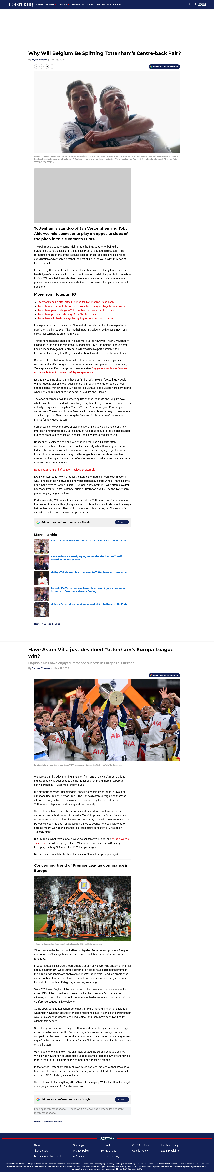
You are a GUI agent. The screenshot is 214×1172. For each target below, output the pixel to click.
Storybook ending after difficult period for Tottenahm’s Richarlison (76, 301)
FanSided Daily (169, 1145)
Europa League (52, 623)
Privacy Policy (81, 1150)
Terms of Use (108, 1150)
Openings (78, 1145)
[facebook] (189, 4)
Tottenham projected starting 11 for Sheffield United (68, 314)
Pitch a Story (41, 1150)
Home (37, 623)
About (90, 4)
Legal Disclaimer (170, 1150)
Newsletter (78, 4)
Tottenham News (53, 1121)
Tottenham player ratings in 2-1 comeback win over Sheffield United (77, 310)
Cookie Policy (140, 1150)
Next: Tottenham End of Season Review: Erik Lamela (64, 469)
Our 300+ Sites (140, 1145)
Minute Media (18, 1164)
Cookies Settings (110, 1156)
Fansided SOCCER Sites (109, 4)
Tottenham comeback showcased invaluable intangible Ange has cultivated (82, 306)
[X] (196, 4)
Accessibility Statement (47, 1156)
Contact (105, 1145)
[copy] (52, 66)
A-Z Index (78, 1156)
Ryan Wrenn (40, 59)
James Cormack (42, 668)
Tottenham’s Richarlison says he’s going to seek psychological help (76, 318)
